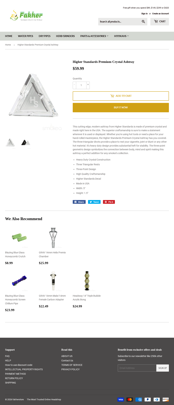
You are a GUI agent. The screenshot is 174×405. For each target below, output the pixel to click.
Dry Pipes (44, 36)
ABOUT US (66, 356)
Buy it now (121, 107)
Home (8, 36)
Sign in (144, 13)
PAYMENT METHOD (15, 373)
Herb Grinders (65, 36)
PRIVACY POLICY (70, 369)
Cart (162, 21)
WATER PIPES (25, 36)
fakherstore (18, 399)
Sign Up (163, 368)
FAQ (7, 356)
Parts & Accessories (93, 36)
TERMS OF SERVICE (71, 365)
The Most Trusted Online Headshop (44, 399)
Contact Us (67, 360)
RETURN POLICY (14, 378)
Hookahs (120, 36)
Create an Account (160, 13)
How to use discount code (18, 365)
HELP (8, 360)
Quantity (77, 78)
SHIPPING (10, 382)
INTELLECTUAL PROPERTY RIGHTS (24, 369)
